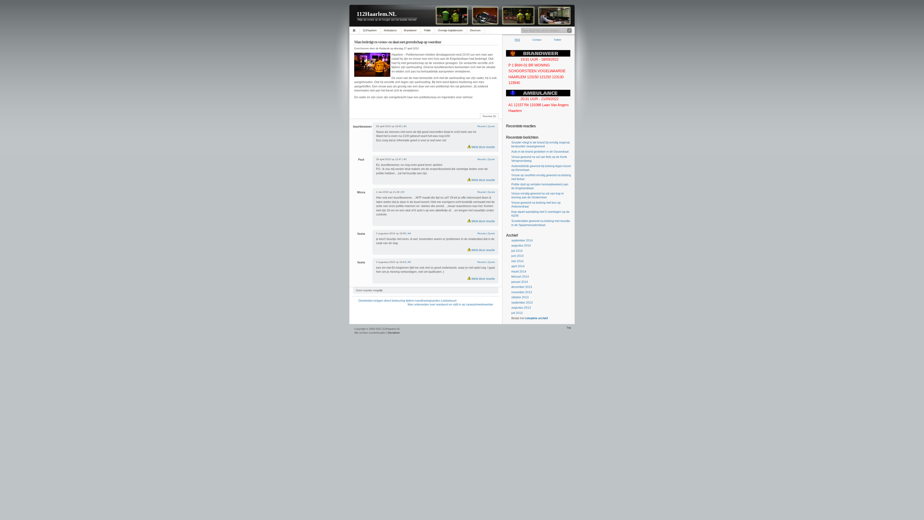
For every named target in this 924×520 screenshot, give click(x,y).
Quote (491, 126)
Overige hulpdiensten (450, 30)
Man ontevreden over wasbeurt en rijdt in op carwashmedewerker (450, 304)
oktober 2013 (520, 297)
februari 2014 (520, 276)
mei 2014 (517, 261)
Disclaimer (394, 332)
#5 (409, 262)
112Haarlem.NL (377, 14)
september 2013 (522, 302)
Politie (427, 30)
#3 (403, 192)
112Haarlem (370, 30)
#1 (405, 126)
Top (569, 327)
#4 (409, 233)
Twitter (557, 39)
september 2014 (522, 240)
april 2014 (518, 266)
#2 (405, 159)
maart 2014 (518, 271)
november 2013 (521, 292)
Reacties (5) (489, 116)
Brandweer (410, 30)
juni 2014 (517, 256)
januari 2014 (519, 282)
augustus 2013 (521, 307)
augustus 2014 (521, 245)
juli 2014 (517, 251)
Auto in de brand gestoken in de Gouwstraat (540, 151)
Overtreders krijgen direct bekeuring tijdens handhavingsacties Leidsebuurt (407, 300)
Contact (536, 39)
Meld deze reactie (483, 147)
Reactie (481, 126)
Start (354, 30)
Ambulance (390, 30)
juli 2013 (517, 313)
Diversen (475, 30)
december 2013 (521, 287)
